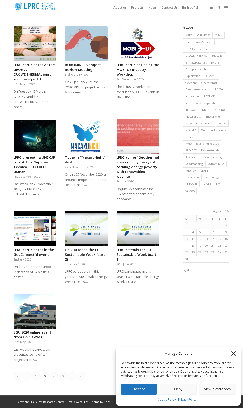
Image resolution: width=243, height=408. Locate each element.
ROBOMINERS (215, 164)
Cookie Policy (167, 400)
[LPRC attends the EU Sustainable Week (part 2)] (86, 228)
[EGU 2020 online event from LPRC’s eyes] (35, 311)
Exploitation (192, 76)
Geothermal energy (198, 89)
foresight (191, 82)
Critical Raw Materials (198, 42)
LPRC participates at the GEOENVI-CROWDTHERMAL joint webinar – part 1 (34, 72)
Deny (178, 389)
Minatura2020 (204, 123)
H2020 (219, 89)
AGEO (189, 35)
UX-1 (219, 184)
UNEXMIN (191, 184)
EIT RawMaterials (196, 62)
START (204, 170)
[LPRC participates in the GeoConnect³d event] (35, 228)
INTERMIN (209, 96)
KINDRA (204, 110)
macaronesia (193, 116)
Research (191, 157)
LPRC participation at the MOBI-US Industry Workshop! (138, 70)
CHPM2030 (203, 35)
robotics (190, 170)
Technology (211, 177)
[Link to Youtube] (225, 7)
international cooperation (201, 103)
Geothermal (209, 82)
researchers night (213, 157)
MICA (188, 123)
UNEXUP (206, 184)
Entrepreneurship (196, 69)
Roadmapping (194, 164)
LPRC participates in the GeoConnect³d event (34, 252)
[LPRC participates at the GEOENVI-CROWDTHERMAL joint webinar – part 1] (35, 43)
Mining (222, 123)
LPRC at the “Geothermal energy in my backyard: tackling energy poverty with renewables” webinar (138, 167)
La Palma (219, 110)
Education (218, 55)
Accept (139, 389)
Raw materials (210, 150)
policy (189, 137)
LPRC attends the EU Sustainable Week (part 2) (85, 254)
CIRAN (219, 35)
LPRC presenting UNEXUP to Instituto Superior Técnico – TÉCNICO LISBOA (34, 164)
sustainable (192, 177)
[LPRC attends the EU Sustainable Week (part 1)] (138, 228)
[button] (233, 353)
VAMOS (190, 191)
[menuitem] (117, 7)
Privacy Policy (187, 400)
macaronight (214, 116)
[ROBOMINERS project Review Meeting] (86, 43)
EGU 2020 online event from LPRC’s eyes (32, 334)
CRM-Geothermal (196, 49)
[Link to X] (218, 7)
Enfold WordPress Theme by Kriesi (89, 401)
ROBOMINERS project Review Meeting (83, 67)
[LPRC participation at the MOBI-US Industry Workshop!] (138, 43)
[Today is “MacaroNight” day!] (86, 136)
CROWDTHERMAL (196, 55)
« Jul (186, 270)
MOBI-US (190, 130)
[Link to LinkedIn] (211, 7)
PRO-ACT (191, 150)
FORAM (209, 76)
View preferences (217, 389)
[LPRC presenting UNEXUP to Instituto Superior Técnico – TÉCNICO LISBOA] (35, 136)
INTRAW (190, 110)
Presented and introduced (202, 143)
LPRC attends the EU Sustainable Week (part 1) (136, 254)
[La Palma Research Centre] (49, 7)
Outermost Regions (213, 130)
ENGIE (215, 62)
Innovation (192, 96)
